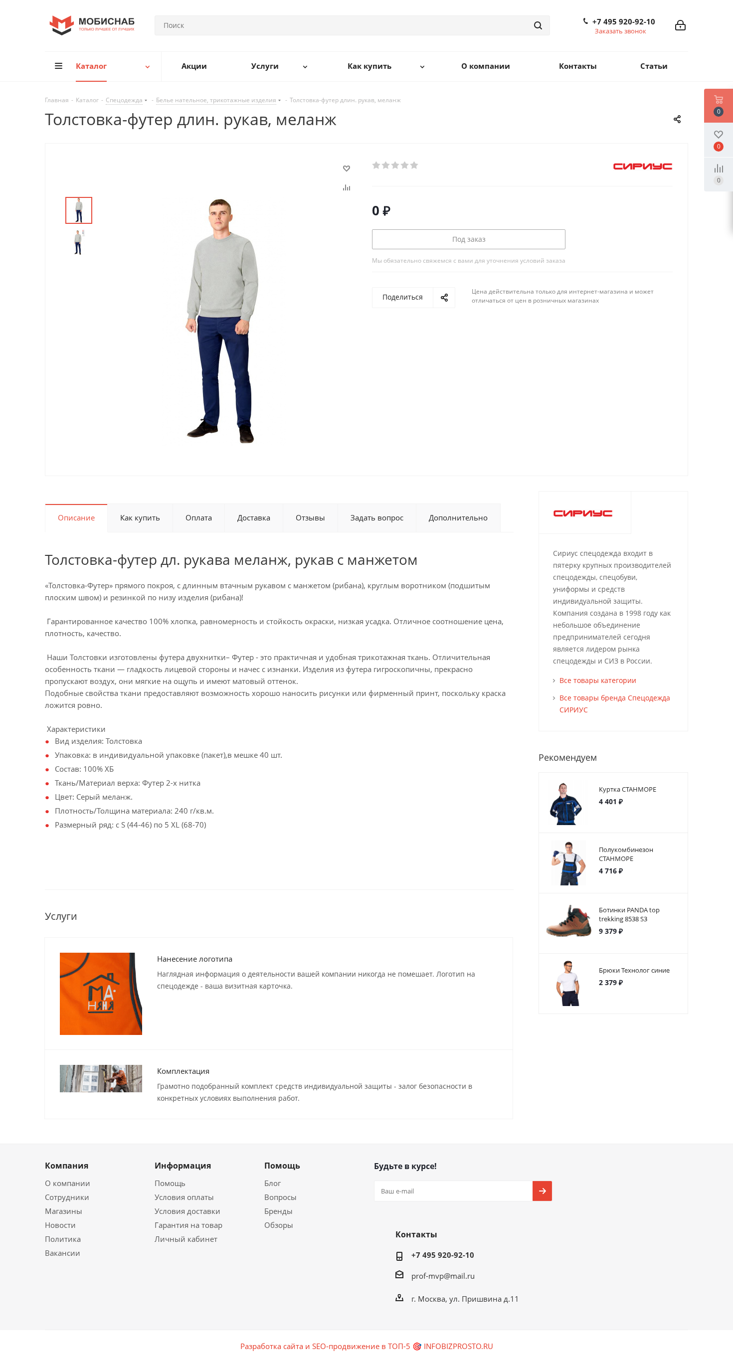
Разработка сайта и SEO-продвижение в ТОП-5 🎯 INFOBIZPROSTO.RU (366, 1346)
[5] (414, 166)
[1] (376, 166)
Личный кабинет (186, 1239)
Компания (66, 1165)
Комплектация (183, 1071)
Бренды (278, 1211)
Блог (272, 1183)
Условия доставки (187, 1211)
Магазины (63, 1211)
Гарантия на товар (188, 1225)
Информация (183, 1165)
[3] (395, 166)
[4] (405, 166)
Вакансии (62, 1253)
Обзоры (278, 1225)
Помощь (170, 1183)
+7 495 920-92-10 (623, 21)
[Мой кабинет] (680, 25)
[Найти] (538, 25)
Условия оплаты (184, 1197)
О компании (67, 1183)
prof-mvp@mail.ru (443, 1276)
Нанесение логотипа (194, 959)
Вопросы (280, 1197)
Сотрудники (67, 1197)
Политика (63, 1239)
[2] (386, 166)
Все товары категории (597, 680)
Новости (60, 1225)
